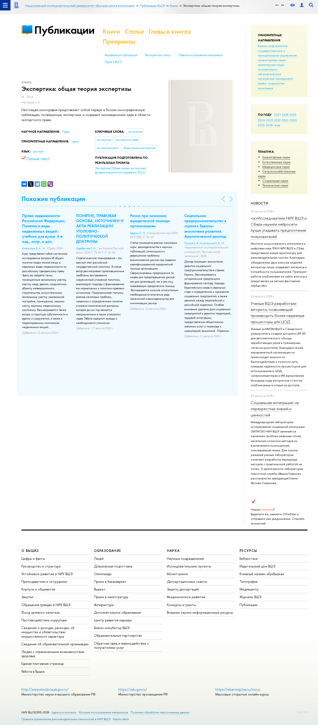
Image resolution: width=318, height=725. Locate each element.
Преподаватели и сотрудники (44, 581)
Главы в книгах (170, 31)
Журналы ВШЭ (250, 597)
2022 (277, 120)
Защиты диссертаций (183, 589)
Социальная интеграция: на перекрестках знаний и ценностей (275, 409)
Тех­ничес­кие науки (275, 185)
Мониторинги (177, 574)
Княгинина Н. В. (210, 243)
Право (66, 132)
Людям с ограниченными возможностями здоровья (52, 653)
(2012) (121, 170)
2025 (293, 114)
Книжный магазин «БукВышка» (262, 574)
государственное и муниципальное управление (277, 53)
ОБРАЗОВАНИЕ (107, 550)
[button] (115, 206)
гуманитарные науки (272, 60)
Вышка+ (99, 589)
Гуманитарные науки (276, 157)
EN (282, 5)
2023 (269, 120)
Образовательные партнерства (118, 635)
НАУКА (173, 550)
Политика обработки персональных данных (160, 712)
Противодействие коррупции (44, 620)
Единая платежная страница (42, 663)
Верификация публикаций (121, 55)
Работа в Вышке (33, 671)
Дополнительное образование (117, 612)
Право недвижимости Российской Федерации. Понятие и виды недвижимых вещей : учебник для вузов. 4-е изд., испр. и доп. (44, 228)
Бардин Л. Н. (137, 233)
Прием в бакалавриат (110, 581)
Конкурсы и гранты (181, 605)
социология (276, 83)
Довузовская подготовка (113, 566)
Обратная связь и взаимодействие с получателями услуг (121, 645)
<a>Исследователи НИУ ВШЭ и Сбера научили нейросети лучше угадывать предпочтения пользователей (279, 227)
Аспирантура (104, 605)
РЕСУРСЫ (248, 550)
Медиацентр (249, 589)
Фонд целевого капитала (40, 612)
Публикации (64, 30)
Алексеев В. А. (31, 248)
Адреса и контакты (63, 712)
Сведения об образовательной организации (54, 644)
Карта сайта (121, 719)
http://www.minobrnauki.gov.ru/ (44, 689)
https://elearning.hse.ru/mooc (237, 689)
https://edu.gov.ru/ (132, 689)
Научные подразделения (185, 558)
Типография (248, 581)
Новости (259, 203)
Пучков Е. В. (191, 243)
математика (266, 78)
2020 (293, 120)
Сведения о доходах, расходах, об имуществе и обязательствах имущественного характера (47, 632)
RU (277, 5)
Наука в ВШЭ (113, 62)
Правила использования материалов (200, 55)
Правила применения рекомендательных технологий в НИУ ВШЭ (66, 719)
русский (38, 151)
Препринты (119, 41)
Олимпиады (103, 574)
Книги (111, 31)
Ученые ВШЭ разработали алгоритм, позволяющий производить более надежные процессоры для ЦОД (277, 312)
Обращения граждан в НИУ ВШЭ (46, 605)
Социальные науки (275, 180)
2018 (269, 125)
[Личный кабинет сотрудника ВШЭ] (301, 5)
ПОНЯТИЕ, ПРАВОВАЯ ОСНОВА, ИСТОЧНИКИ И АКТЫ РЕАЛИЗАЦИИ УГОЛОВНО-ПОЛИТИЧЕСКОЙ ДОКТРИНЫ (100, 228)
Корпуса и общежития (38, 589)
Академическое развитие (186, 597)
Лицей (99, 558)
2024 (261, 120)
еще (277, 125)
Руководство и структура (41, 566)
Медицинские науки (276, 167)
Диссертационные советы (187, 581)
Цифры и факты (33, 558)
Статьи (134, 31)
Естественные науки (276, 162)
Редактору (302, 711)
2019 (261, 125)
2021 (285, 120)
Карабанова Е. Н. (86, 248)
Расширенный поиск (158, 55)
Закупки (27, 597)
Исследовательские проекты (189, 566)
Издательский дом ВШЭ (257, 566)
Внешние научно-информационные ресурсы (200, 612)
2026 (285, 114)
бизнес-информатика (273, 46)
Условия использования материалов (103, 712)
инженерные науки (271, 65)
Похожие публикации (53, 199)
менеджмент (284, 78)
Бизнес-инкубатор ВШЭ (112, 628)
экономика (265, 88)
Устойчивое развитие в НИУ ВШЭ (47, 574)
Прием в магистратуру (111, 597)
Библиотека (248, 558)
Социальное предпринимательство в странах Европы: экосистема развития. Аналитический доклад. (205, 226)
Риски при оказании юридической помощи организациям (150, 220)
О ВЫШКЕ (30, 550)
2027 (277, 114)
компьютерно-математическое (269, 71)
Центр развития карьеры (113, 620)
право (262, 83)
